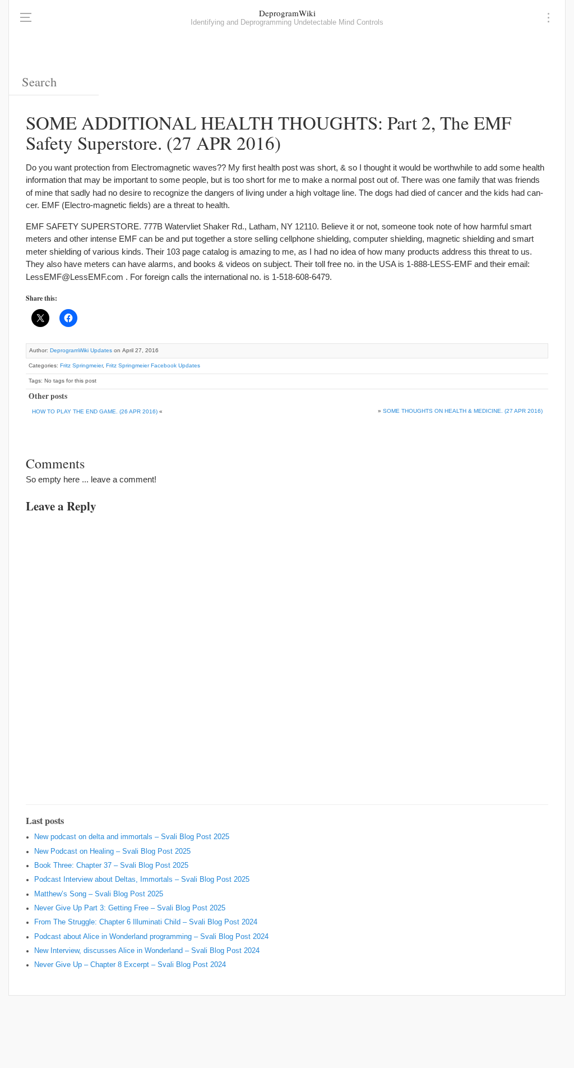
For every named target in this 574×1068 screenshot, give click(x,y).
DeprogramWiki (287, 13)
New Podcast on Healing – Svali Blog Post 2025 (112, 851)
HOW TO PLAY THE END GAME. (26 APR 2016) (95, 411)
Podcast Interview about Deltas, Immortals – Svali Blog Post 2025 (141, 879)
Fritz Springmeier (81, 365)
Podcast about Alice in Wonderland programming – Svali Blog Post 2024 (151, 937)
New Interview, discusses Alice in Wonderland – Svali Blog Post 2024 (147, 951)
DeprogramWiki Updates (81, 350)
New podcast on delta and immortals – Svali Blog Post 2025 (131, 837)
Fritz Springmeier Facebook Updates (153, 365)
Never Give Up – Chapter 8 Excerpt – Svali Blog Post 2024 (130, 965)
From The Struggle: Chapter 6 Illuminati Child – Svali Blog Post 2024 (145, 922)
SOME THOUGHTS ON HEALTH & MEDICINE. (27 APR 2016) (463, 411)
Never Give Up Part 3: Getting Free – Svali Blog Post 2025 (129, 908)
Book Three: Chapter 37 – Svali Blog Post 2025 (111, 865)
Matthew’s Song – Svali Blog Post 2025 (98, 894)
